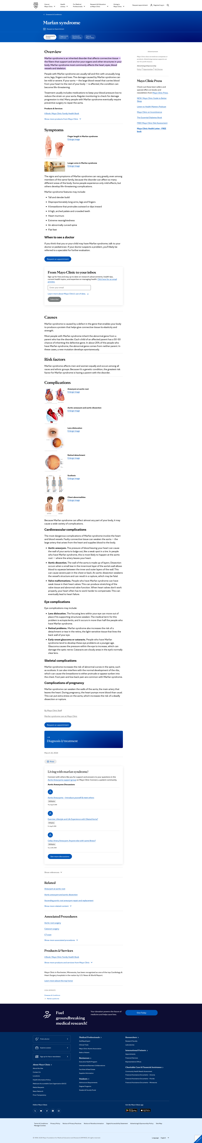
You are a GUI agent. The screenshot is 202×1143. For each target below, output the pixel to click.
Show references (51, 872)
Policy (139, 69)
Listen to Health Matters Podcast (151, 106)
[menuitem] (50, 37)
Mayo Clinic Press (160, 92)
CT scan (47, 934)
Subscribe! (54, 299)
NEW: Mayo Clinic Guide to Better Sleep (152, 99)
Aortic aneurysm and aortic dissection (61, 894)
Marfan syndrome (61, 22)
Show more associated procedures (59, 940)
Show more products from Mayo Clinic (61, 119)
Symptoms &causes (50, 37)
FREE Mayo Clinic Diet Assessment (152, 123)
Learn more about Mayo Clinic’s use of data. (67, 293)
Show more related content (56, 906)
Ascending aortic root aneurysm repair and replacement (68, 900)
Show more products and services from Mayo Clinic (67, 962)
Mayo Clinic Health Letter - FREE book (151, 130)
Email (50, 291)
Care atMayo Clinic (90, 37)
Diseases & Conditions (54, 14)
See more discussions (59, 856)
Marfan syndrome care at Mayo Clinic (60, 716)
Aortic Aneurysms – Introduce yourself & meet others (71, 797)
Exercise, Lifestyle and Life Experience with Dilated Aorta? (73, 819)
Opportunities (148, 69)
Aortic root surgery (52, 923)
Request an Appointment (55, 29)
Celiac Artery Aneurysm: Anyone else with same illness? (72, 840)
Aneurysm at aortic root (54, 888)
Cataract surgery (51, 928)
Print (52, 761)
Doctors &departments (76, 37)
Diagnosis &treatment (63, 37)
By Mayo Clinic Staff (53, 710)
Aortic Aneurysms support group (62, 780)
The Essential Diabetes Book (149, 117)
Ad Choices (159, 69)
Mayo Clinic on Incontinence (149, 112)
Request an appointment (58, 259)
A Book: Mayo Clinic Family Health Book (61, 113)
